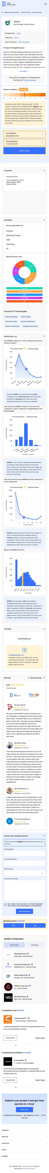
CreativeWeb (19, 1060)
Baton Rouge (18, 24)
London (19, 1063)
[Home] (2, 12)
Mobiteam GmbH (29, 1168)
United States (29, 24)
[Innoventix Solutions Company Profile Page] (8, 965)
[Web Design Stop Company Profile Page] (8, 976)
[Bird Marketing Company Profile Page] (8, 997)
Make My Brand (20, 954)
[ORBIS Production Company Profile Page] (8, 987)
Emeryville (17, 956)
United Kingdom (28, 1063)
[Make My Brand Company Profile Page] (8, 954)
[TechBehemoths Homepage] (8, 4)
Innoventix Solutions (22, 964)
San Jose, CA (18, 978)
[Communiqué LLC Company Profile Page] (8, 1019)
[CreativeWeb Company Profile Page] (8, 1061)
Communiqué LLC (21, 1018)
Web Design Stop (21, 975)
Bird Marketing (20, 996)
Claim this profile (30, 80)
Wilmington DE (19, 967)
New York (17, 999)
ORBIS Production (21, 986)
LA (15, 988)
